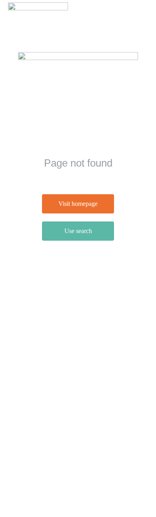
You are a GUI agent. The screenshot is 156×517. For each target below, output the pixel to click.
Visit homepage (78, 203)
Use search (78, 230)
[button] (142, 11)
